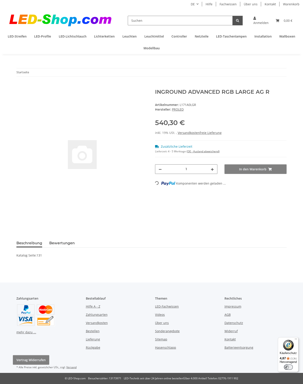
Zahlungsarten (97, 314)
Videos (160, 314)
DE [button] (193, 4)
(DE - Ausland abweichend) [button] (203, 151)
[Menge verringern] (160, 169)
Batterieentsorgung (238, 347)
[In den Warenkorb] (20, 86)
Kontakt (270, 4)
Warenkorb (291, 4)
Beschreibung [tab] (29, 243)
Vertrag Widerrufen (31, 360)
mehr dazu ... (26, 332)
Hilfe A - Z (93, 306)
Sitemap (161, 339)
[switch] (288, 367)
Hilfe (209, 4)
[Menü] (296, 340)
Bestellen (93, 331)
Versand (71, 367)
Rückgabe (93, 347)
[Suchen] (237, 20)
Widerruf (231, 331)
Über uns (251, 4)
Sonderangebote (167, 331)
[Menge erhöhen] (212, 169)
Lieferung (93, 339)
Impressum (232, 306)
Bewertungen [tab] (62, 243)
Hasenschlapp (165, 347)
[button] (261, 20)
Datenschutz (233, 323)
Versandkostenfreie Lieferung (200, 133)
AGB (227, 314)
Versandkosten (97, 323)
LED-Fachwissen (167, 306)
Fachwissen (228, 4)
